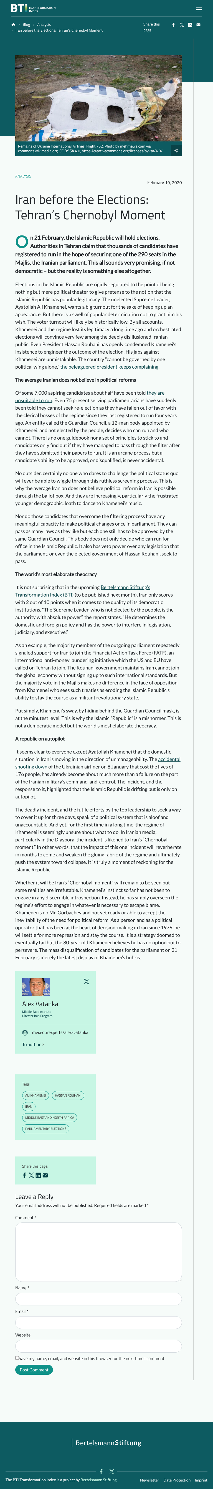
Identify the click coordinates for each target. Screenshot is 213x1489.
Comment (25, 1217)
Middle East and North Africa (49, 1117)
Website (23, 1335)
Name (22, 1288)
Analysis (23, 176)
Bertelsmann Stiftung (98, 1479)
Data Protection (177, 1480)
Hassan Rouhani (68, 1095)
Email (22, 1311)
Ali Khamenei (35, 1095)
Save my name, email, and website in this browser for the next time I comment (91, 1358)
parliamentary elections (45, 1128)
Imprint (201, 1480)
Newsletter (149, 1480)
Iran (28, 1106)
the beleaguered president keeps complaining (109, 367)
